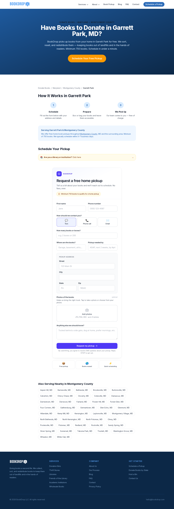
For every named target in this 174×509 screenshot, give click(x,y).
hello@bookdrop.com (155, 499)
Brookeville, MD (100, 390)
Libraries (52, 474)
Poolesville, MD (46, 425)
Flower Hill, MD (98, 402)
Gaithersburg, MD (67, 408)
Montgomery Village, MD (122, 413)
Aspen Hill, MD (46, 390)
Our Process (94, 470)
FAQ (127, 4)
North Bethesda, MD (48, 419)
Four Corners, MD (47, 408)
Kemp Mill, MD (63, 413)
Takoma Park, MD (84, 431)
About (94, 4)
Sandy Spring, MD (115, 425)
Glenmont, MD (124, 408)
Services (82, 4)
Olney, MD (112, 419)
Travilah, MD (103, 431)
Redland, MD (80, 425)
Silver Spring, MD (47, 431)
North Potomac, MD (94, 419)
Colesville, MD (100, 396)
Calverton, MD (46, 396)
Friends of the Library (58, 478)
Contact (135, 4)
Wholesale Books (56, 486)
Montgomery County (103, 22)
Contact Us (133, 478)
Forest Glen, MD (117, 402)
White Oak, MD (63, 437)
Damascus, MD (117, 396)
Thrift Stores (54, 470)
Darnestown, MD (47, 402)
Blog (120, 4)
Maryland (82, 22)
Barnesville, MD (64, 390)
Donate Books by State (138, 470)
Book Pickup (108, 4)
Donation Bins (55, 466)
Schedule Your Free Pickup (87, 58)
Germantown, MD (87, 408)
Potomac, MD (64, 425)
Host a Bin (133, 474)
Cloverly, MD (83, 396)
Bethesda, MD (82, 390)
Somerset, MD (66, 431)
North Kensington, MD (72, 419)
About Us (93, 466)
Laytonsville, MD (100, 413)
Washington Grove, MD (123, 431)
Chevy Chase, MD (65, 396)
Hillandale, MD (46, 413)
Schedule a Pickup (153, 4)
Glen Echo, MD (106, 408)
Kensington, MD (81, 413)
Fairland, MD (82, 402)
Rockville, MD (97, 425)
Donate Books (67, 22)
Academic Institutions (58, 482)
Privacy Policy (95, 486)
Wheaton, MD (46, 437)
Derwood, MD (65, 402)
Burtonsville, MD (118, 390)
